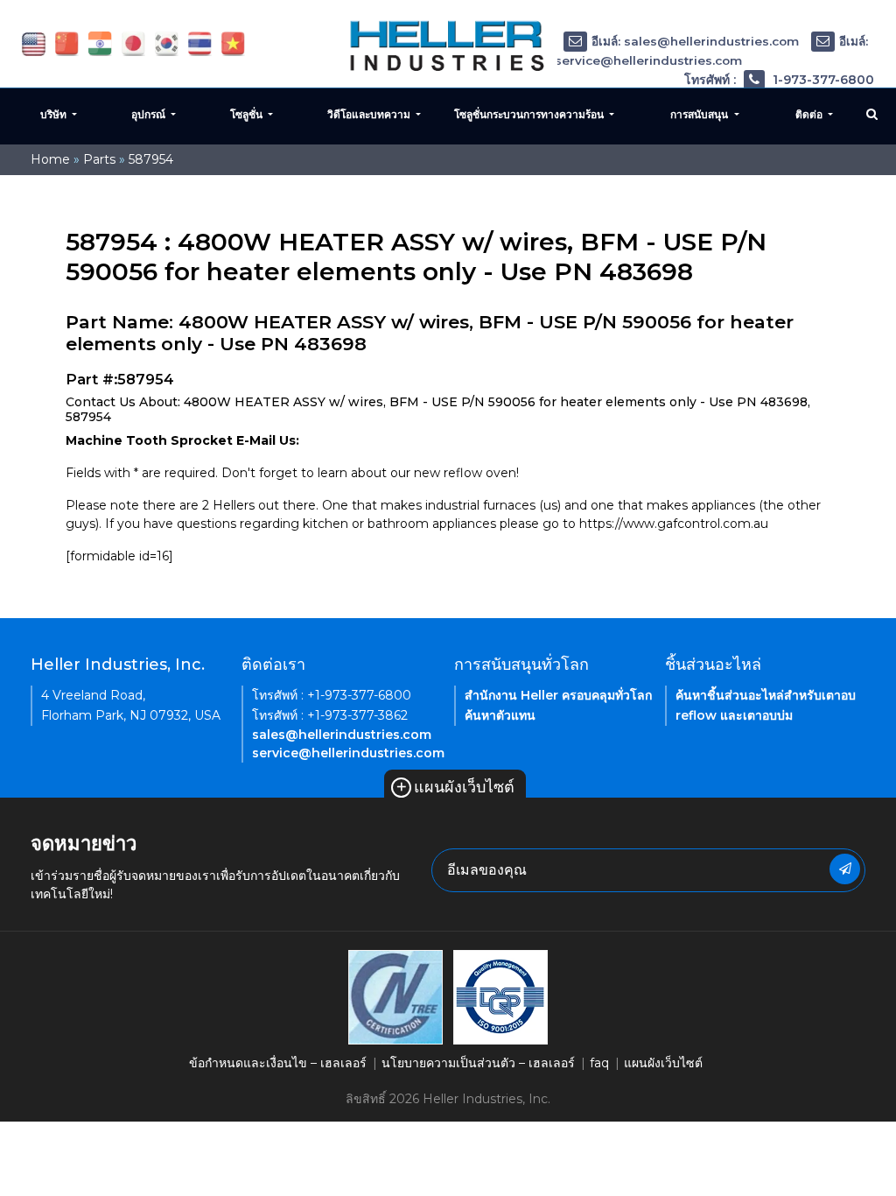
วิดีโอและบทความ (370, 114)
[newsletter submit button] (845, 869)
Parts (99, 159)
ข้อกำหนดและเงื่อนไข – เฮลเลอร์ (278, 1063)
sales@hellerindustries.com (341, 734)
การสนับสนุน (700, 114)
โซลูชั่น (247, 114)
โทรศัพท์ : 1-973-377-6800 (779, 80)
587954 (151, 159)
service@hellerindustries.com (348, 753)
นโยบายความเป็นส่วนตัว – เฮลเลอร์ (478, 1063)
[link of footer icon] (395, 995)
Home (50, 159)
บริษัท (54, 114)
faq (599, 1063)
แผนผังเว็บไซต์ (455, 787)
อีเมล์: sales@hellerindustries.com (695, 41)
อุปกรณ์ (149, 114)
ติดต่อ (810, 114)
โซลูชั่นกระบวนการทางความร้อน (530, 114)
